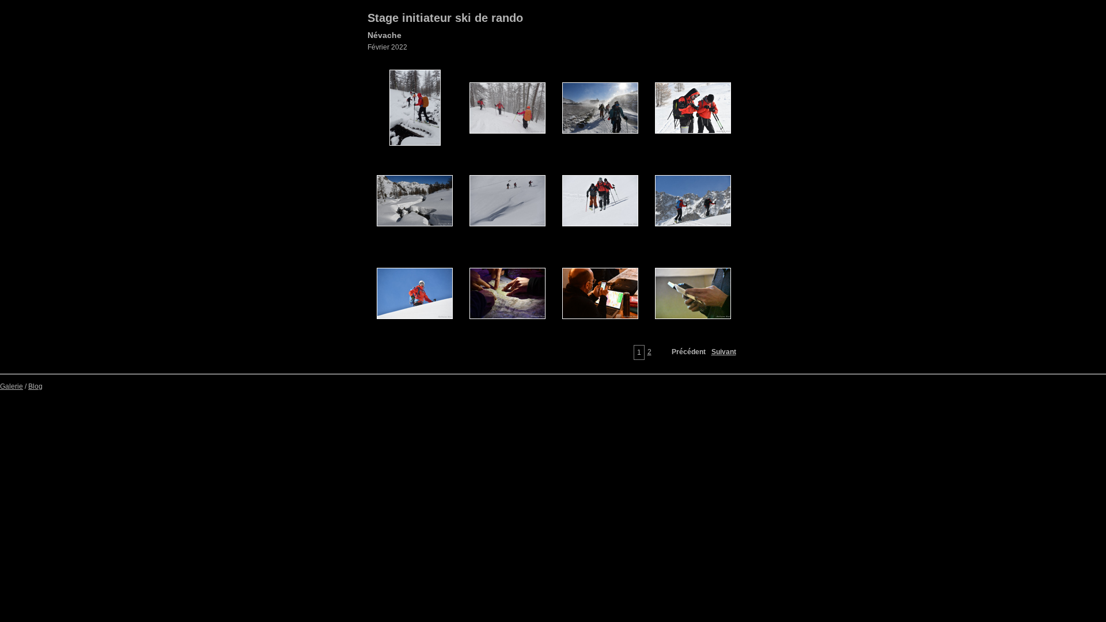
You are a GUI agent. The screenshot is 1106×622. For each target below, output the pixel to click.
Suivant (723, 352)
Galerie (11, 386)
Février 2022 (387, 47)
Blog (35, 386)
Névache (385, 35)
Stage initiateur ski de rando (445, 18)
